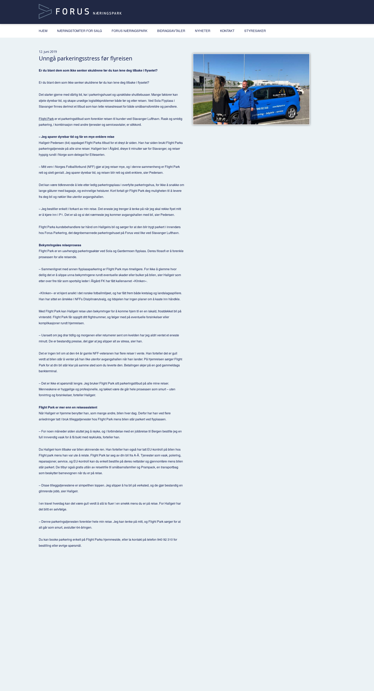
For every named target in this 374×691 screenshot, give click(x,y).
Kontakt (227, 30)
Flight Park (46, 118)
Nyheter (202, 30)
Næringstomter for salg (79, 30)
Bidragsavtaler (171, 30)
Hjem (43, 30)
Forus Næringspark (129, 30)
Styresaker (255, 30)
